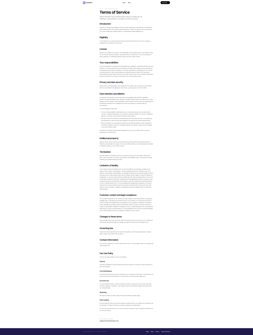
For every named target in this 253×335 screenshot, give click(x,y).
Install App (165, 2)
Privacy (157, 331)
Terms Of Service (165, 331)
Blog (129, 2)
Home (123, 2)
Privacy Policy (113, 85)
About (147, 331)
